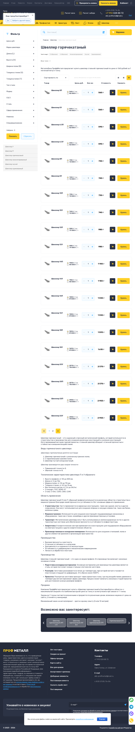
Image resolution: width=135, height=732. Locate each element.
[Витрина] (118, 77)
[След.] (58, 431)
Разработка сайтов (116, 728)
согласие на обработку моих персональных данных (98, 710)
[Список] (123, 77)
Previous (43, 623)
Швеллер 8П (56, 159)
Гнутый (87, 54)
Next (130, 623)
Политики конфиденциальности (92, 712)
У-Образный (64, 54)
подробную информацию (85, 719)
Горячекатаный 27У (117, 621)
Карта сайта (55, 663)
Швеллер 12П (57, 227)
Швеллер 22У (57, 416)
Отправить (125, 704)
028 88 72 (115, 13)
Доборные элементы (59, 676)
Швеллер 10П (57, 193)
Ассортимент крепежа (60, 672)
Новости (21, 3)
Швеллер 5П (56, 90)
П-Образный (54, 54)
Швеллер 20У (57, 364)
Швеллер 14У (57, 279)
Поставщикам (56, 689)
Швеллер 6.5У (57, 142)
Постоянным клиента (59, 681)
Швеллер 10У (57, 210)
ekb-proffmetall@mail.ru (114, 16)
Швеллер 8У (56, 176)
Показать (13, 136)
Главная (6, 3)
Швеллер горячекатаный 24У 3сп (76, 623)
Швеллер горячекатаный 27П (96, 622)
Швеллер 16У (57, 313)
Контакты (38, 3)
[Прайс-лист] (129, 77)
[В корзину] (112, 92)
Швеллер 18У (57, 347)
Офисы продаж (56, 659)
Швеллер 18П (57, 330)
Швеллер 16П (57, 296)
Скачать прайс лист (59, 685)
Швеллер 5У (56, 108)
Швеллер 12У (57, 245)
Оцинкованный (96, 54)
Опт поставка (56, 650)
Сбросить (28, 136)
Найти (44, 32)
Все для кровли (56, 667)
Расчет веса (70, 13)
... (68, 3)
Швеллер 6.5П (57, 125)
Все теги (44, 61)
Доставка (48, 3)
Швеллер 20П (57, 381)
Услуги (29, 3)
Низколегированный (76, 54)
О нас (13, 3)
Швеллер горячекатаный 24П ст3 (56, 623)
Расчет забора (89, 13)
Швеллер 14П (57, 262)
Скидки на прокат (58, 654)
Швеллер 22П (57, 399)
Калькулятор (59, 3)
